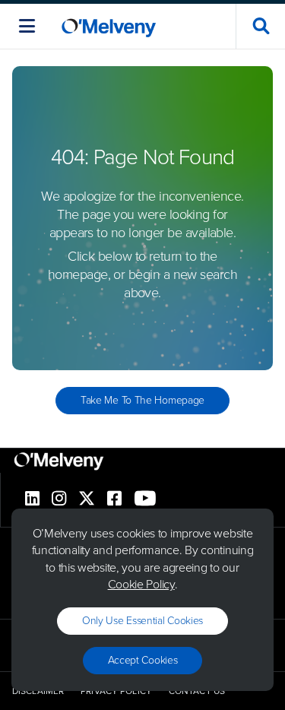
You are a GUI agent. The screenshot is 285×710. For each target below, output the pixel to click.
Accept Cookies (143, 660)
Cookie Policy (141, 584)
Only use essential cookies (142, 621)
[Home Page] (109, 26)
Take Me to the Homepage (142, 400)
